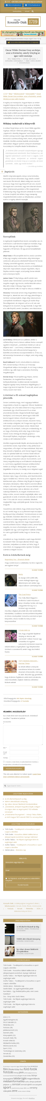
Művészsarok (8, 1046)
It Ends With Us (24, 630)
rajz (11, 1084)
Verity (21, 574)
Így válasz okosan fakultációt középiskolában (21, 804)
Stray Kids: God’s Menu (15, 996)
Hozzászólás (6, 722)
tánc (25, 1088)
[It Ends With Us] (11, 636)
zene (14, 1090)
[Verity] (11, 580)
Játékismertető (8, 1030)
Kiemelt (26, 929)
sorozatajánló (37, 1085)
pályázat (6, 1084)
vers (28, 1088)
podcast (38, 1081)
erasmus (34, 1066)
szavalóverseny (15, 1088)
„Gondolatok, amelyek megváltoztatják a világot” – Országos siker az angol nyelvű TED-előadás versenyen (23, 809)
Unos (20, 1098)
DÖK (5, 1017)
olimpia (32, 1081)
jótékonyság (27, 1073)
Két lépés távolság (24, 698)
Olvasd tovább (37, 570)
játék (21, 1072)
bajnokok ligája (15, 1066)
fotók (33, 1069)
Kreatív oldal (7, 1040)
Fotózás (6, 1027)
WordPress (32, 1098)
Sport (5, 1048)
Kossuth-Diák (29, 941)
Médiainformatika (9, 1043)
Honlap (5, 758)
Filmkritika (6, 1025)
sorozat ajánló (26, 1084)
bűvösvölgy (23, 1066)
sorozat (16, 1084)
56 (3, 1066)
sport (7, 1087)
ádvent (24, 1091)
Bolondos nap (21, 850)
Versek (5, 1053)
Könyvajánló (18, 61)
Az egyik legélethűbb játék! (23, 989)
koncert (11, 1076)
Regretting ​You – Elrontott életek (17, 559)
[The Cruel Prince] (11, 600)
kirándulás (6, 1075)
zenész (20, 1091)
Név (5, 748)
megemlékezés (33, 1078)
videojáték (7, 1091)
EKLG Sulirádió (8, 1022)
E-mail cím (5, 753)
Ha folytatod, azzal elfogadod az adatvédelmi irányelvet (23, 879)
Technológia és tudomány (12, 1051)
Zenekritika (7, 1056)
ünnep (28, 1091)
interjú (16, 1072)
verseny (33, 1087)
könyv (32, 61)
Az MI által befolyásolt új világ (16, 799)
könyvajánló (8, 1078)
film (5, 1069)
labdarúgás (20, 1078)
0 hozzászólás (24, 63)
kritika (29, 1076)
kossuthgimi (18, 1076)
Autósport (7, 1066)
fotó (26, 1069)
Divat (28, 1066)
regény (38, 61)
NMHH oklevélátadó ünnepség (16, 801)
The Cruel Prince (25, 594)
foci (21, 1069)
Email (7, 870)
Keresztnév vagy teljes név (15, 862)
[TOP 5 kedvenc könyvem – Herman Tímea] (11, 667)
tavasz (21, 1088)
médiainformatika (13, 1081)
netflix (27, 1082)
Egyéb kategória (9, 1020)
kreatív (25, 1076)
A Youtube (25, 701)
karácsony (34, 1073)
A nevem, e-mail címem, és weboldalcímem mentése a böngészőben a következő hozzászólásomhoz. (20, 763)
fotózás (8, 1072)
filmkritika (13, 1069)
